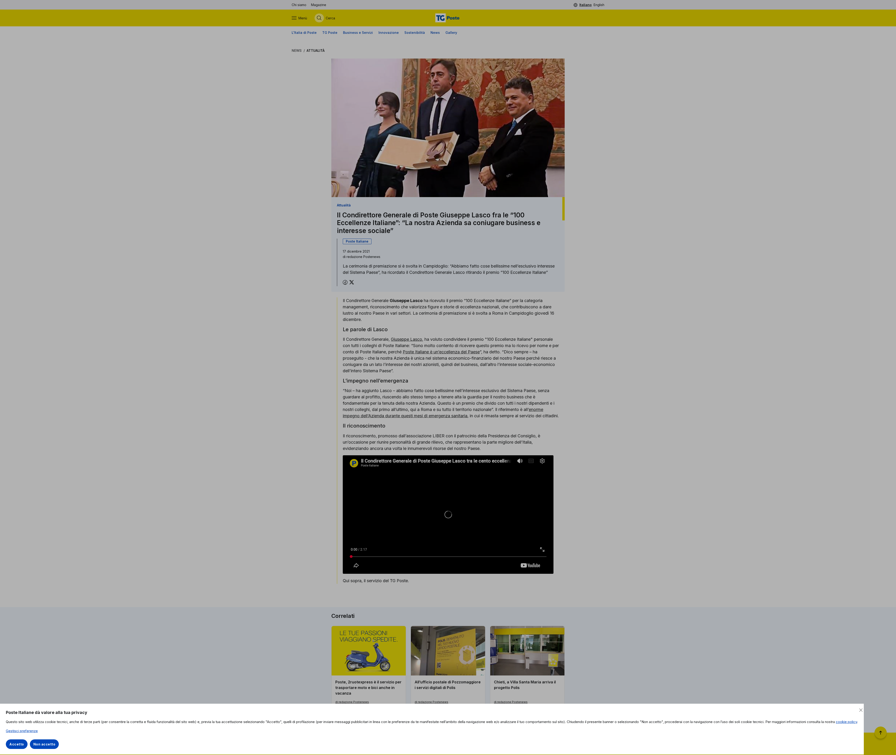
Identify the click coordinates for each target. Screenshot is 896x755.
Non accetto (44, 744)
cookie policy (846, 722)
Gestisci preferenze (22, 731)
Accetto (16, 744)
